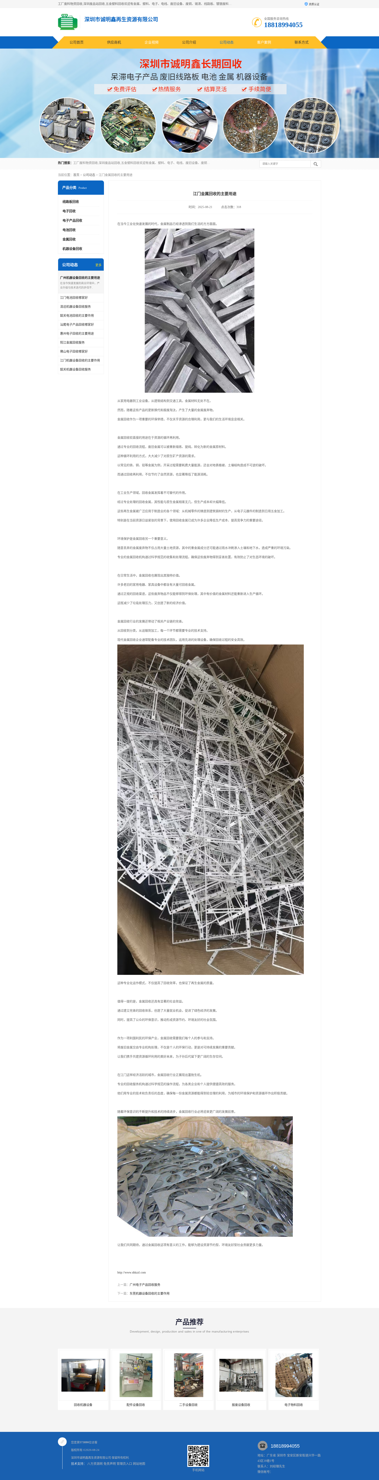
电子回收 (69, 211)
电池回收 (69, 230)
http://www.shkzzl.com (131, 1272)
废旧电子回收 (241, 1404)
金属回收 (69, 239)
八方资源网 (95, 1463)
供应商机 (114, 42)
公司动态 (227, 42)
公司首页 (77, 42)
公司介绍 (189, 42)
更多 (98, 265)
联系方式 (302, 42)
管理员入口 (124, 1463)
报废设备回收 (136, 1404)
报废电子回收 (293, 1404)
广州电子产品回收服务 (145, 1284)
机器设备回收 (72, 248)
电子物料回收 (188, 1404)
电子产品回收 (72, 220)
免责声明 (110, 1463)
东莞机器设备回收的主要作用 (150, 1293)
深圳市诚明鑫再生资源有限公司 (91, 1457)
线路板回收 (71, 201)
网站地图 (139, 1463)
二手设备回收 (83, 1404)
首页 (76, 175)
